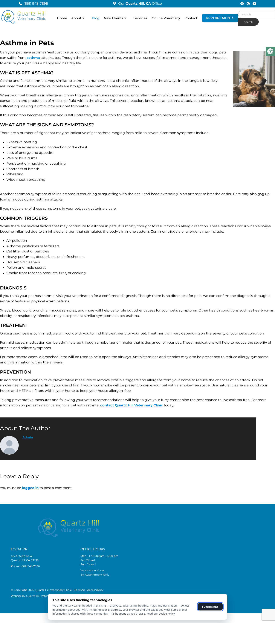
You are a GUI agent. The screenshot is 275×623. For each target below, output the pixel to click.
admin (27, 437)
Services (140, 18)
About (76, 18)
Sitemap (79, 590)
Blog (96, 18)
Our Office (139, 3)
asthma (33, 58)
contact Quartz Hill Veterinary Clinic (131, 405)
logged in (30, 488)
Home (62, 18)
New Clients (113, 18)
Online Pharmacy (166, 18)
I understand (210, 606)
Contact (190, 18)
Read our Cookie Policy (160, 613)
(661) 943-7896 (36, 3)
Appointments (220, 18)
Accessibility (95, 590)
